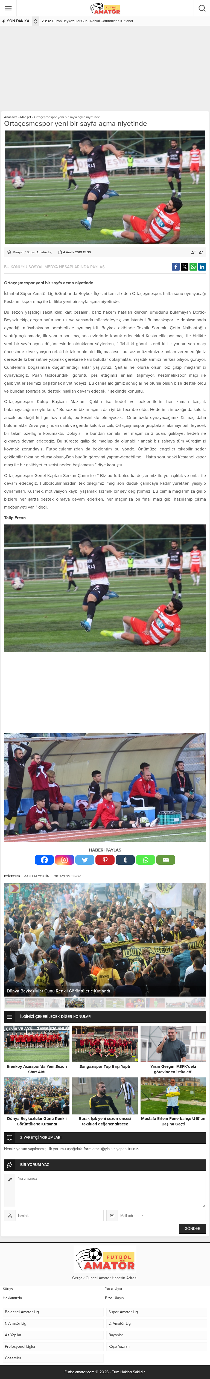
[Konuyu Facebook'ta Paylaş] (176, 267)
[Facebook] (44, 860)
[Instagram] (64, 860)
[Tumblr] (125, 860)
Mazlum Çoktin (36, 876)
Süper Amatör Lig (39, 252)
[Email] (165, 860)
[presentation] (35, 20)
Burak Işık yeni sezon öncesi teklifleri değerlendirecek (86, 21)
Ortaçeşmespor (67, 876)
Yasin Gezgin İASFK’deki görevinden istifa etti (173, 1069)
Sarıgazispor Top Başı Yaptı (105, 1066)
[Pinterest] (105, 860)
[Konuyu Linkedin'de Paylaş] (202, 267)
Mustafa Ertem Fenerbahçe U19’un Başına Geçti (173, 1121)
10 (195, 1003)
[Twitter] (84, 860)
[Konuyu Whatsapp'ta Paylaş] (193, 267)
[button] (15, 1002)
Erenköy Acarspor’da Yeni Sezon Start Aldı (37, 1069)
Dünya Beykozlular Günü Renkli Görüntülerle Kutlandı (37, 1121)
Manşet (25, 117)
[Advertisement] (105, 67)
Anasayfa (10, 117)
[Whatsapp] (145, 860)
